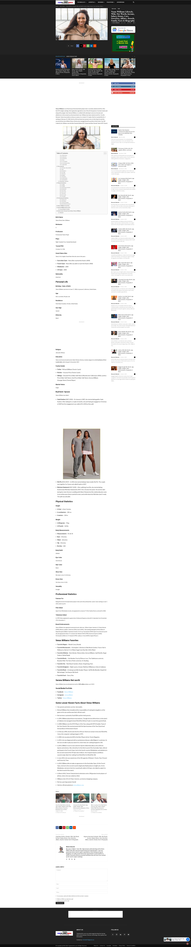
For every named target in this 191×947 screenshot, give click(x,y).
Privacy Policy (122, 945)
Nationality (64, 164)
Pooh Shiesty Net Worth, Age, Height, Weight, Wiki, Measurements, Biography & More (125, 248)
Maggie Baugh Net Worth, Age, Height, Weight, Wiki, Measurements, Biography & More (126, 369)
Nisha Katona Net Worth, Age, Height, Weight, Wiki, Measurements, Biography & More (125, 317)
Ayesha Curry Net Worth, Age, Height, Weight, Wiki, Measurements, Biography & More (126, 298)
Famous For (64, 199)
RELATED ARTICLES (60, 56)
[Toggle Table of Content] (104, 153)
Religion (63, 175)
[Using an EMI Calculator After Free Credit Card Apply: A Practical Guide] (114, 164)
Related (61, 212)
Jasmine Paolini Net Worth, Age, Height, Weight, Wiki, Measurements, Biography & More (63, 71)
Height (63, 184)
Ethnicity (63, 173)
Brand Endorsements (66, 203)
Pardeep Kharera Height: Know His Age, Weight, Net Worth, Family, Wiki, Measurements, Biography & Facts (95, 72)
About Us (96, 945)
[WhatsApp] (87, 45)
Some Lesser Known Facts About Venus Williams (69, 211)
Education (64, 176)
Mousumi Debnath (115, 185)
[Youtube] (128, 934)
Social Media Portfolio (65, 209)
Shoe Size (64, 193)
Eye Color (64, 190)
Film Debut (64, 201)
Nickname (64, 156)
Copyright (108, 945)
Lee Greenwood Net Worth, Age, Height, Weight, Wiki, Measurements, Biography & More (126, 181)
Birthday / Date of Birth (66, 167)
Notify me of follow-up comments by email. (65, 899)
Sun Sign (63, 172)
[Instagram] (116, 934)
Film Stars (110, 2)
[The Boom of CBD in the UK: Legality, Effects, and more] (114, 150)
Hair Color (64, 191)
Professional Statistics (63, 198)
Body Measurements (66, 187)
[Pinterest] (84, 45)
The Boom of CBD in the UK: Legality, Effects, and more (125, 149)
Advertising (120, 2)
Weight (63, 185)
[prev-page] (132, 56)
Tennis (119, 8)
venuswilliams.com (78, 785)
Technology (81, 2)
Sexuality (63, 196)
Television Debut (65, 202)
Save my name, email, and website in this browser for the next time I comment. (72, 896)
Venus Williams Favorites (63, 205)
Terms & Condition (131, 945)
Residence (64, 170)
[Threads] (75, 859)
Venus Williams (68, 692)
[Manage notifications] (187, 944)
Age (62, 169)
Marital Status (64, 179)
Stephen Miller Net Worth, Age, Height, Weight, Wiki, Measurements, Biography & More (126, 231)
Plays (63, 160)
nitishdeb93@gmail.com (88, 939)
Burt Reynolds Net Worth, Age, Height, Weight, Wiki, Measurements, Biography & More (126, 197)
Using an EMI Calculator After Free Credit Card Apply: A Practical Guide (126, 164)
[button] (133, 2)
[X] (81, 45)
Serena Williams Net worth (64, 207)
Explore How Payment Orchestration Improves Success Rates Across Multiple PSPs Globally (126, 132)
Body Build (64, 188)
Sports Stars (62, 6)
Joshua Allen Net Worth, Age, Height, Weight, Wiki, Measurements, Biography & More (125, 352)
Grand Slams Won (66, 163)
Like (133, 83)
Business (100, 2)
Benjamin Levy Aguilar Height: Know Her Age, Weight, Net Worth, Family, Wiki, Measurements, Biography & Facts (128, 72)
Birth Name (64, 155)
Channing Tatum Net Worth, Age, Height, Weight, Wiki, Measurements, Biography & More (126, 282)
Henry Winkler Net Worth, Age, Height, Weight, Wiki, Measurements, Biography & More (126, 334)
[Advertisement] (82, 95)
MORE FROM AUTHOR (71, 56)
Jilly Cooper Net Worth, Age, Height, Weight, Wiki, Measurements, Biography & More (125, 265)
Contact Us (102, 945)
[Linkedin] (91, 45)
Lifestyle (91, 2)
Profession (64, 158)
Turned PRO (64, 161)
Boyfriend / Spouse (64, 181)
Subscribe (132, 92)
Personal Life (61, 166)
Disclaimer (115, 945)
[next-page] (134, 56)
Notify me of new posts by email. (63, 900)
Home (57, 6)
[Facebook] (77, 45)
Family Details (64, 178)
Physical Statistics (62, 183)
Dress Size (64, 194)
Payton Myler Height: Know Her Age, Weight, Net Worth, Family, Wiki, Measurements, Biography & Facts (111, 72)
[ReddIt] (94, 45)
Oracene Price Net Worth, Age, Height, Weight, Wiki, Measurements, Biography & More (81, 806)
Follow (132, 86)
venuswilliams (69, 695)
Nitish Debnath (116, 22)
